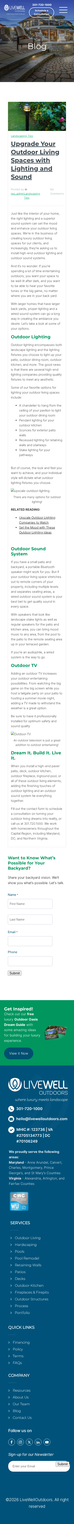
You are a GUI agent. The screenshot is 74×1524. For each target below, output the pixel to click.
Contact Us (22, 1418)
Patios (20, 1272)
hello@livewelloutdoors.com (41, 1119)
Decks (20, 1279)
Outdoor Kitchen (29, 1285)
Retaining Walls (28, 1265)
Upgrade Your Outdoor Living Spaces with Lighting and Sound (35, 160)
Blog (17, 1411)
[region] (37, 1488)
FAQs (17, 1363)
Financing (21, 1342)
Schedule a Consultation (41, 12)
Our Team (21, 1404)
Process (21, 1306)
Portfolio (22, 1313)
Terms (18, 1356)
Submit (14, 973)
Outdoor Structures (31, 1299)
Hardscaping (26, 1245)
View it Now (18, 1053)
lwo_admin (17, 193)
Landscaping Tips (22, 136)
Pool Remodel (27, 1258)
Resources (21, 1390)
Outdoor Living (28, 1238)
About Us (21, 1397)
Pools (19, 1251)
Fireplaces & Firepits (32, 1292)
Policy (18, 1349)
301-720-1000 (42, 4)
